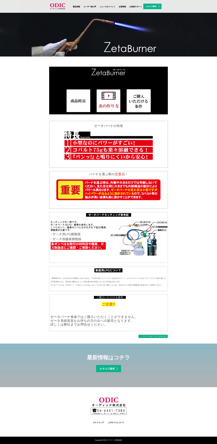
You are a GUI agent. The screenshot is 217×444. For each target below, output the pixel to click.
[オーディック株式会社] (57, 6)
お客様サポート (135, 7)
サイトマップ (98, 422)
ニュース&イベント (107, 7)
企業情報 (122, 7)
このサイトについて (116, 422)
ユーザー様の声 (90, 7)
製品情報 (76, 7)
